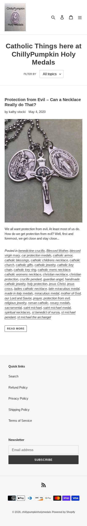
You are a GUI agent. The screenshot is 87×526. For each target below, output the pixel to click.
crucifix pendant (31, 279)
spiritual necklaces (17, 312)
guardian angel (53, 279)
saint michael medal (57, 307)
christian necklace (55, 274)
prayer (37, 298)
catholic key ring (25, 269)
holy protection (37, 284)
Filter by (30, 74)
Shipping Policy (19, 409)
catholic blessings (17, 260)
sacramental (13, 307)
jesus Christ (57, 284)
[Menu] (79, 17)
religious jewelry (15, 303)
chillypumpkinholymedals (36, 512)
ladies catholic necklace (30, 288)
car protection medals (36, 255)
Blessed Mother (57, 250)
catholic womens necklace (23, 274)
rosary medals (60, 303)
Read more (15, 328)
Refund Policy (18, 387)
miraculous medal (47, 293)
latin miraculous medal (64, 288)
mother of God (71, 293)
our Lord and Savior (18, 298)
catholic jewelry (45, 265)
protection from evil (57, 298)
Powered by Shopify (63, 512)
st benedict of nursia (46, 312)
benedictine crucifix (31, 250)
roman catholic (38, 303)
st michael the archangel (34, 317)
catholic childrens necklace (49, 260)
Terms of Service (20, 420)
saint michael (32, 307)
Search (13, 376)
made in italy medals (19, 293)
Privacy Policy (18, 398)
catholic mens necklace (54, 269)
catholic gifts (24, 265)
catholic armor (62, 255)
